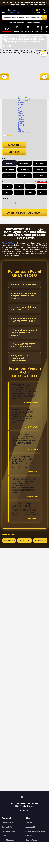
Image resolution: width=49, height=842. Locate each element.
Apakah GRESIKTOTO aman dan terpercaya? (23, 345)
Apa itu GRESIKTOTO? (24, 284)
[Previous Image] (4, 76)
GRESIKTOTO (7, 243)
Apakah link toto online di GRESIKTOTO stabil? (24, 319)
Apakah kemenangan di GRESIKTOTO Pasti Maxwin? (24, 332)
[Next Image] (44, 76)
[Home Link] (16, 11)
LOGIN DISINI (14, 152)
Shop (3, 12)
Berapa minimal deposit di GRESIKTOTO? (24, 308)
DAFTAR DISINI (14, 145)
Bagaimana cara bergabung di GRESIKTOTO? (20, 358)
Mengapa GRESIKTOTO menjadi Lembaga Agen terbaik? (24, 295)
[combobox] (22, 17)
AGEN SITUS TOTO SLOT (24, 212)
